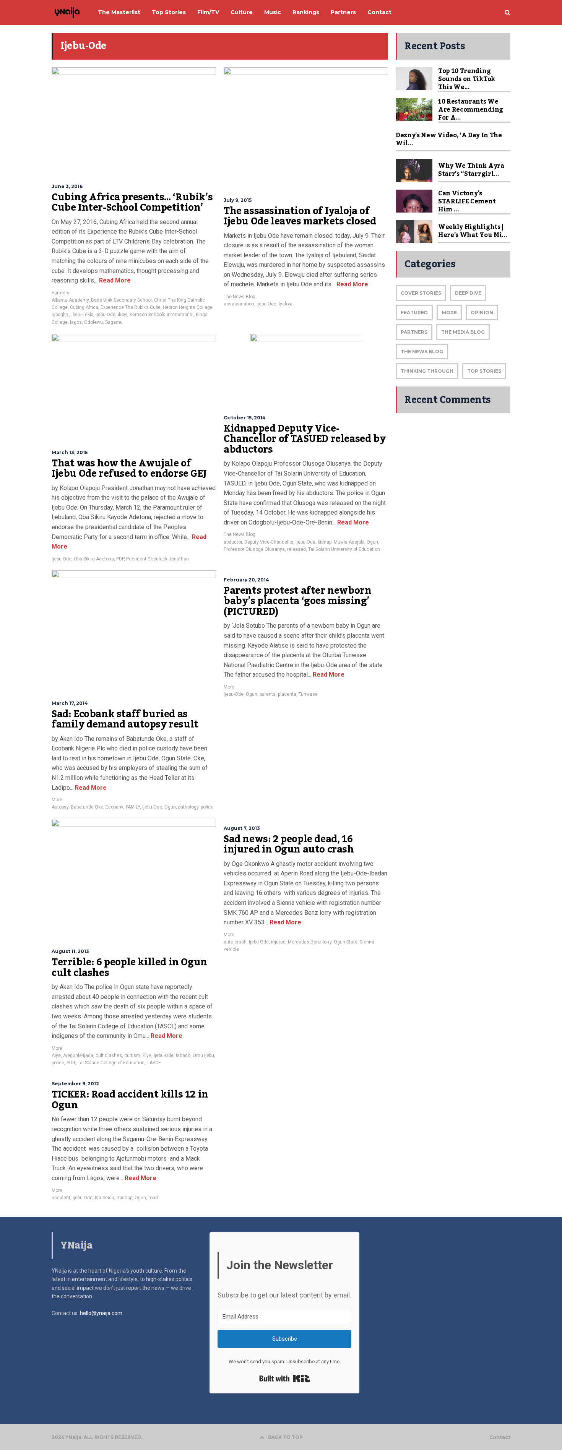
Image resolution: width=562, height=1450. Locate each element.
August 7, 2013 (242, 828)
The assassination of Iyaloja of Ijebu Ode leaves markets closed (300, 216)
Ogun (372, 542)
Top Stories (484, 371)
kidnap (324, 542)
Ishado (183, 1055)
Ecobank (114, 807)
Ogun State (345, 942)
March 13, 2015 (70, 452)
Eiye (147, 1055)
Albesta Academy (70, 300)
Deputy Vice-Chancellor (268, 542)
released (296, 549)
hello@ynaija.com (101, 1313)
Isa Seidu (104, 1197)
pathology (188, 807)
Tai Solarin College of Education (111, 1062)
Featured (414, 312)
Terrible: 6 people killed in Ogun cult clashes (129, 967)
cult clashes (109, 1055)
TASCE (154, 1062)
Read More (114, 280)
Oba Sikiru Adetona (94, 559)
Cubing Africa (84, 307)
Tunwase (308, 694)
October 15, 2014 (245, 418)
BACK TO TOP (285, 1437)
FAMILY (133, 807)
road (153, 1197)
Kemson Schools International (161, 314)
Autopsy (60, 807)
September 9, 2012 (75, 1083)
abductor (233, 542)
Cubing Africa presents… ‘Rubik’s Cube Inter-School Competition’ (132, 203)
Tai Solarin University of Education (344, 549)
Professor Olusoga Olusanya (254, 549)
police (207, 807)
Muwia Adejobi (349, 542)
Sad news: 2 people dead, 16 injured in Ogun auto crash (289, 844)
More (57, 799)
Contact (499, 1437)
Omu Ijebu (203, 1055)
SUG (71, 1062)
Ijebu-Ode (105, 314)
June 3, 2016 (67, 186)
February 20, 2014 (246, 580)
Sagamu (114, 322)
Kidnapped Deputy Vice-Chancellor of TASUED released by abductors (304, 439)
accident (61, 1197)
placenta (287, 694)
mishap (124, 1197)
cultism (132, 1055)
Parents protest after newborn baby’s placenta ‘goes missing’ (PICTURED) (297, 601)
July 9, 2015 (238, 200)
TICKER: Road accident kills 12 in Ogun (130, 1100)
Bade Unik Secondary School (121, 300)
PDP (120, 559)
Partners (61, 293)
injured (278, 942)
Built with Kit (284, 1378)
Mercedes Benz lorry (309, 942)
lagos (76, 322)
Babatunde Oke (87, 807)
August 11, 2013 (70, 951)
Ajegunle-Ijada (78, 1055)
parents (268, 694)
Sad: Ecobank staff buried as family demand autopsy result (125, 719)
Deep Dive (468, 293)
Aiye (56, 1055)
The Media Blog (463, 332)
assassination (239, 304)
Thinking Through (427, 371)
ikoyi (122, 314)
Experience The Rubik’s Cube (131, 307)
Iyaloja (285, 304)
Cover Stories (421, 293)
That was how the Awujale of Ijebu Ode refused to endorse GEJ (129, 469)
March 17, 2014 (70, 703)
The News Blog (239, 296)
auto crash (235, 942)
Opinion (482, 312)
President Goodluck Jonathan (157, 559)
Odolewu (93, 322)
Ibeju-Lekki (82, 314)
